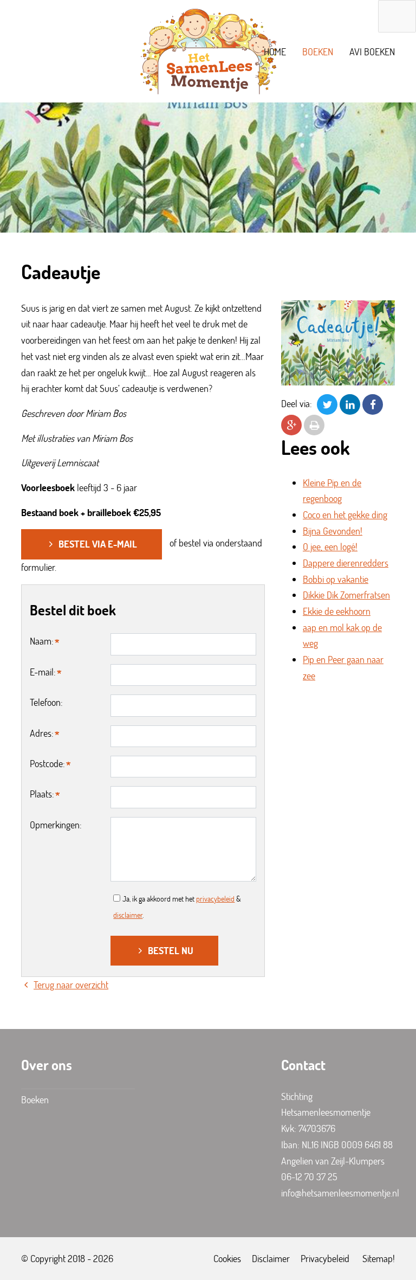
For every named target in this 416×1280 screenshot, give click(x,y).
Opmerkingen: (56, 824)
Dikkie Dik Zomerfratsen (346, 594)
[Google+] (291, 423)
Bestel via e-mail (97, 543)
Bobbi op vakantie (335, 579)
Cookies (227, 1258)
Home (275, 51)
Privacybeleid (325, 1258)
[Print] (314, 423)
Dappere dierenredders (345, 562)
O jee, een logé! (330, 546)
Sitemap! (378, 1258)
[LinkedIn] (350, 403)
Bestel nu (170, 950)
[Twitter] (327, 403)
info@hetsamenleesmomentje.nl (340, 1192)
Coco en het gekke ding (345, 514)
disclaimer (127, 915)
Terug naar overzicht (71, 984)
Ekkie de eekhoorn (336, 611)
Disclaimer (271, 1258)
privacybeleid (215, 898)
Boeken (317, 51)
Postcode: (47, 763)
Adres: (42, 732)
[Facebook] (372, 403)
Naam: (42, 640)
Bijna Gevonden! (332, 530)
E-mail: (43, 671)
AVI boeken (372, 51)
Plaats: (42, 793)
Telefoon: (46, 702)
